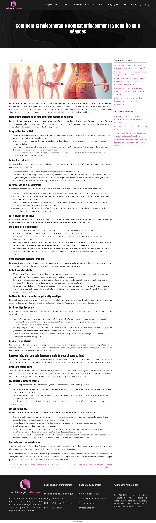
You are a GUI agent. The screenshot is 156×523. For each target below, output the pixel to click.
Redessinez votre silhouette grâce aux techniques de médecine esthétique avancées (130, 143)
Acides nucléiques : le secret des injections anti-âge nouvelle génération (128, 101)
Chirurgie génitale (113, 5)
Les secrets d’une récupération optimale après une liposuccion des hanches (129, 119)
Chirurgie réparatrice (51, 5)
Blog (147, 5)
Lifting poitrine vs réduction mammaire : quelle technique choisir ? (90, 465)
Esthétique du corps (93, 5)
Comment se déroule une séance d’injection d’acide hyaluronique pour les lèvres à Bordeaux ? (130, 82)
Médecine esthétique (73, 5)
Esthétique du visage (133, 5)
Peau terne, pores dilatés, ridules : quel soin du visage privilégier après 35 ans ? (129, 91)
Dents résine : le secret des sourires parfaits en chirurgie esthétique (34, 465)
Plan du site (78, 521)
